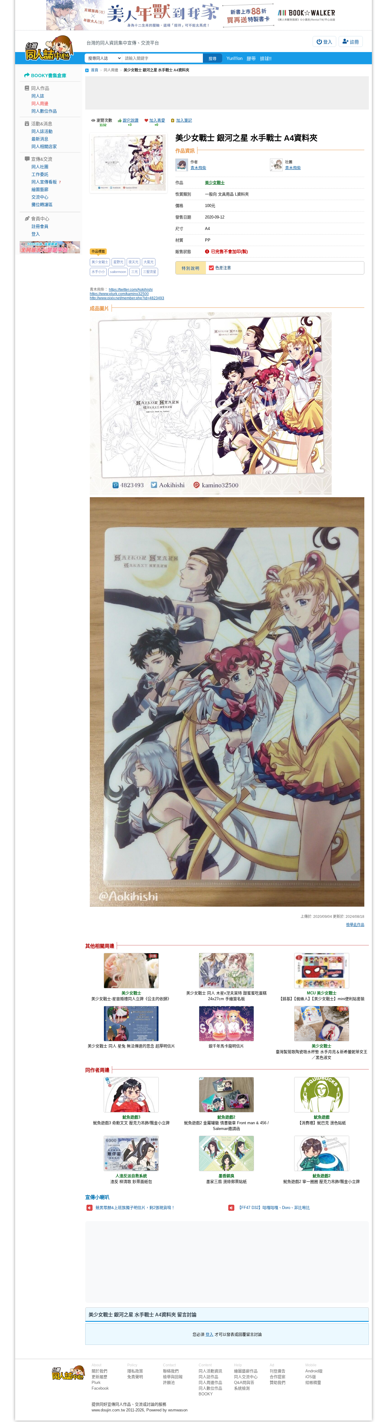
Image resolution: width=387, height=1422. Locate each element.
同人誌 (37, 96)
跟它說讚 (130, 120)
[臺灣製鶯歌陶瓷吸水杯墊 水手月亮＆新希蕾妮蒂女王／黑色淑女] (321, 1023)
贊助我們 (277, 1382)
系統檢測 (242, 1388)
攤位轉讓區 (42, 204)
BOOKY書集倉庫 (48, 75)
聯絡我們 (171, 1371)
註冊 (354, 41)
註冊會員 (39, 226)
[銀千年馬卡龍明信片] (226, 1023)
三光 (134, 272)
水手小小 (98, 272)
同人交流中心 (246, 1376)
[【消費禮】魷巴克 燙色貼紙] (321, 1094)
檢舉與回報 (173, 1376)
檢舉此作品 (355, 925)
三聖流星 (149, 272)
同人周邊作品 (210, 1382)
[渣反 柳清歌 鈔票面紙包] (131, 1153)
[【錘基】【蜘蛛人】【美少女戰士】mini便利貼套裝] (321, 970)
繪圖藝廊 (39, 189)
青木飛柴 (198, 168)
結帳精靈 (313, 1382)
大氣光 (149, 262)
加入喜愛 (157, 120)
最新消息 (39, 138)
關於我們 (99, 1371)
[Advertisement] (227, 93)
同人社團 (39, 166)
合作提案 (277, 1376)
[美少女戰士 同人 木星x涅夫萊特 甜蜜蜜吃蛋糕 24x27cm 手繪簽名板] (226, 970)
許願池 (169, 1382)
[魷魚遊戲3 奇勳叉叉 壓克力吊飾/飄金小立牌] (131, 1094)
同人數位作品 (44, 111)
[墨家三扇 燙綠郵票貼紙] (226, 1153)
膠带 (251, 58)
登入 (327, 41)
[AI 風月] (50, 249)
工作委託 (39, 174)
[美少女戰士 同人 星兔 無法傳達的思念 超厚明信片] (131, 1023)
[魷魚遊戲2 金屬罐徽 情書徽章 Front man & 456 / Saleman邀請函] (226, 1094)
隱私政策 (135, 1371)
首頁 (94, 70)
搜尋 (212, 58)
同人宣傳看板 (44, 181)
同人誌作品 (208, 1376)
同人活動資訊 (210, 1371)
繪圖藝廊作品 (246, 1371)
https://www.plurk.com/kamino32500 (119, 294)
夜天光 (133, 262)
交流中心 (39, 197)
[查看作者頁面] (181, 165)
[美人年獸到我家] (193, 15)
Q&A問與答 (244, 1382)
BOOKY (206, 1394)
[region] (180, 1261)
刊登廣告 (277, 1371)
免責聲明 (135, 1376)
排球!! (266, 58)
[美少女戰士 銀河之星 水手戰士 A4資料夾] (128, 163)
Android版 (314, 1371)
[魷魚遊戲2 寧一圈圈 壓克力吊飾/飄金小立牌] (321, 1153)
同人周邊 (39, 103)
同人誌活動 (42, 131)
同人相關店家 (44, 146)
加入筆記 (184, 120)
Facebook (100, 1388)
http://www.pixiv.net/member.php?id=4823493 (127, 298)
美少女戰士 (100, 262)
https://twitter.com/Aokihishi (131, 289)
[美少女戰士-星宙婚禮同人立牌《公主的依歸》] (131, 970)
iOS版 (310, 1376)
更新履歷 (99, 1376)
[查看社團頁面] (276, 165)
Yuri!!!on (234, 58)
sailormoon (118, 272)
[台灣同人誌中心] (49, 47)
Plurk (96, 1382)
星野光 (118, 262)
